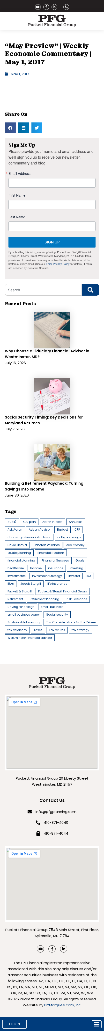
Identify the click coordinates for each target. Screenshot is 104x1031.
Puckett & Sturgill (19, 591)
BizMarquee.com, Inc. (63, 1005)
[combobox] (43, 290)
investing (76, 568)
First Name (16, 195)
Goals (79, 560)
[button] (10, 127)
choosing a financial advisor (29, 537)
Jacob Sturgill (30, 584)
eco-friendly (75, 545)
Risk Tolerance (76, 599)
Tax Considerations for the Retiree (71, 622)
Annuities (75, 522)
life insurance (57, 584)
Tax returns (57, 630)
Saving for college (20, 607)
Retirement (15, 599)
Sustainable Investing (23, 622)
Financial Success (55, 560)
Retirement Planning (44, 599)
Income (36, 568)
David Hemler (17, 545)
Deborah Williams (47, 545)
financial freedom (50, 553)
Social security (57, 614)
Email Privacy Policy (58, 264)
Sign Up (52, 242)
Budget (62, 529)
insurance (55, 568)
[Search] (90, 290)
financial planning (21, 560)
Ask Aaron (14, 529)
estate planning (19, 553)
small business (52, 607)
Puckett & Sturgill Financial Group (62, 591)
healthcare (15, 568)
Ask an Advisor (40, 529)
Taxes (38, 630)
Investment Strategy (47, 576)
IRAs (10, 584)
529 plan (29, 522)
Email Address (19, 173)
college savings (69, 537)
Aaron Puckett (52, 522)
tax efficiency (17, 630)
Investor (74, 576)
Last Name (16, 217)
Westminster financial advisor (29, 638)
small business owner (23, 614)
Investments (16, 576)
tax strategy (80, 630)
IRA (89, 576)
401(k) (11, 522)
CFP (77, 529)
